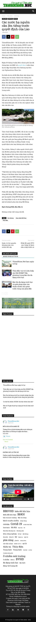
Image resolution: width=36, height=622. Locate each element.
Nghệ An (20, 537)
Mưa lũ (11, 537)
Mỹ (16, 537)
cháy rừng (23, 521)
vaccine (25, 550)
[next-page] (6, 293)
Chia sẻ (6, 441)
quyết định (22, 65)
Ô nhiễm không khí (8, 553)
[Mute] (28, 499)
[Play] (4, 499)
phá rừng (8, 540)
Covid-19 (16, 524)
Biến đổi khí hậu (9, 515)
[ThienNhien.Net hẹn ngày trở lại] (7, 263)
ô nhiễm (6, 560)
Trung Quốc (17, 550)
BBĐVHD (8, 511)
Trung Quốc (7, 550)
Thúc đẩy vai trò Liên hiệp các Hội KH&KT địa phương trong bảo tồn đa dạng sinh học (23, 274)
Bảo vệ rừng (22, 518)
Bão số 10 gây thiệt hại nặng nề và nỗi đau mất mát (18, 407)
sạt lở (24, 543)
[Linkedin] (13, 610)
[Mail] (18, 610)
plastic (17, 540)
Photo (8, 436)
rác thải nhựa (8, 544)
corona (6, 524)
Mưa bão (5, 537)
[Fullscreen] (32, 499)
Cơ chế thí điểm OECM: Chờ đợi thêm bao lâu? (18, 402)
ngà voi (26, 537)
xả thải (30, 550)
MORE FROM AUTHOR (10, 256)
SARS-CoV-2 (17, 543)
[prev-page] (3, 293)
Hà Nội (14, 527)
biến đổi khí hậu (22, 511)
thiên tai (7, 547)
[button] (3, 11)
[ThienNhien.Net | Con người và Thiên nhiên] (18, 4)
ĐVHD (20, 559)
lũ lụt (19, 534)
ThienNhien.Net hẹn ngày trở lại (14, 385)
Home (3, 16)
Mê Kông (16, 16)
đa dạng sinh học (10, 563)
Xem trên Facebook (8, 439)
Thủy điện (5, 220)
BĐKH (21, 514)
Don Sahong (11, 218)
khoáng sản (20, 531)
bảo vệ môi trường (10, 518)
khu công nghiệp (10, 534)
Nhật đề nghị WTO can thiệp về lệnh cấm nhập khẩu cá (27, 245)
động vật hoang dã (10, 566)
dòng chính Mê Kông (21, 218)
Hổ (24, 527)
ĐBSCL (13, 560)
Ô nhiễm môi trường (14, 556)
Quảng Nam (23, 540)
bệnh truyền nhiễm (11, 521)
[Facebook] (4, 37)
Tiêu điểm (9, 16)
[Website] (28, 610)
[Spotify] (23, 610)
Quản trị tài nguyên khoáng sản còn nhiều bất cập (9, 245)
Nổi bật (15, 18)
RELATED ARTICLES (9, 254)
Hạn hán (20, 527)
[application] (18, 492)
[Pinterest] (13, 37)
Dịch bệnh (6, 527)
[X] (8, 37)
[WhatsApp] (17, 37)
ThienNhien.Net (13, 421)
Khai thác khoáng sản (9, 531)
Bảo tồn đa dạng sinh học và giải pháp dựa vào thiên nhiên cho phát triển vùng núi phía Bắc (22, 285)
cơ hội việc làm (27, 524)
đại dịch (22, 563)
